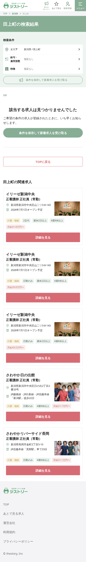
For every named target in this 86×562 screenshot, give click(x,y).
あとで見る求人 (13, 513)
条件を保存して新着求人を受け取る (46, 80)
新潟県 (15, 13)
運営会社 (9, 523)
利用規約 (9, 532)
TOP (5, 13)
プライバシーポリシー (18, 541)
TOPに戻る (43, 162)
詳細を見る (43, 237)
